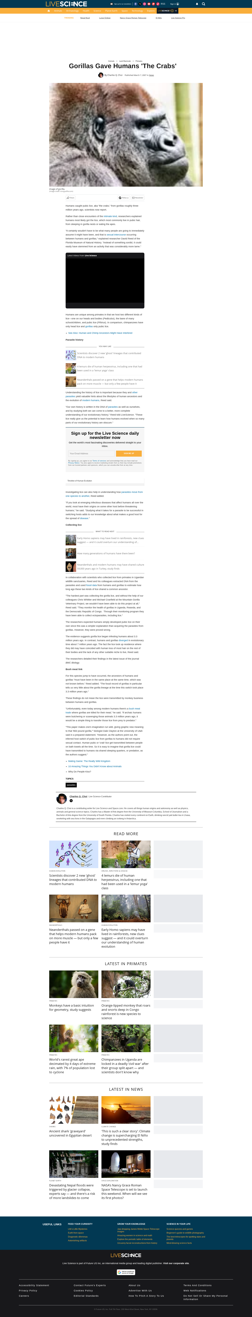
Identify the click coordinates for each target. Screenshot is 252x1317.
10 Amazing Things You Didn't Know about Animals (95, 766)
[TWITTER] (72, 800)
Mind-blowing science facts (179, 1243)
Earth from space (76, 1233)
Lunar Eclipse (105, 18)
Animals (58, 10)
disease (84, 518)
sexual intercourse (116, 234)
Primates (139, 61)
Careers (24, 1296)
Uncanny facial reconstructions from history (137, 1243)
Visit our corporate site (176, 1263)
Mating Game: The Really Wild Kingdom (89, 761)
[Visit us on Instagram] (144, 4)
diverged (123, 640)
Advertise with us (140, 1290)
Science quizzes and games (180, 1229)
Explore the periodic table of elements (134, 1239)
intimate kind (110, 216)
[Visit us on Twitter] (140, 4)
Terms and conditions (197, 1285)
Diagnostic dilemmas (78, 1237)
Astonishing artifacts (77, 1240)
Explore (151, 10)
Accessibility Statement (34, 1285)
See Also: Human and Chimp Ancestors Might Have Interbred (100, 333)
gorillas (89, 326)
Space (125, 10)
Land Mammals (125, 61)
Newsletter (139, 198)
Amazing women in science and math (134, 1235)
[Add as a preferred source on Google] (126, 1272)
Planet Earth (111, 10)
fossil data (91, 585)
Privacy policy (28, 1290)
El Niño (159, 18)
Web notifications (194, 1290)
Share (72, 198)
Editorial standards (86, 1296)
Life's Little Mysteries (77, 1229)
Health (86, 10)
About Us (134, 1285)
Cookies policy (83, 1290)
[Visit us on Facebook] (135, 4)
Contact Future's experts (90, 1285)
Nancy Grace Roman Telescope (133, 18)
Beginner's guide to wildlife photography (185, 1233)
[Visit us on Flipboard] (153, 4)
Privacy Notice (73, 463)
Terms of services (100, 461)
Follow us (125, 198)
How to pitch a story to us (146, 1296)
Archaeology (72, 10)
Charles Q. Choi (114, 75)
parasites (113, 407)
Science (97, 10)
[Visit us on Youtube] (149, 4)
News (151, 75)
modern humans (90, 400)
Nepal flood (85, 18)
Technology (137, 10)
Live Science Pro (178, 18)
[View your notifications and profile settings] (197, 4)
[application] (105, 280)
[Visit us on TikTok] (157, 4)
